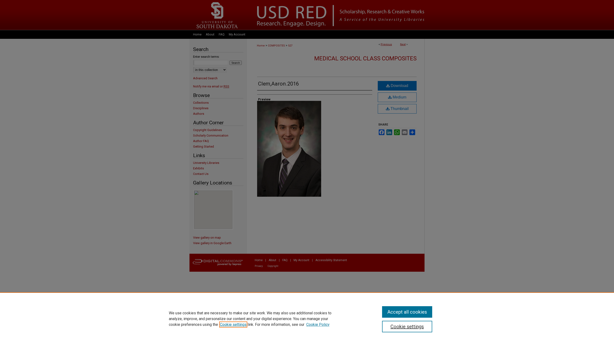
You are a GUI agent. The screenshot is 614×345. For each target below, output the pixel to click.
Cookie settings (233, 324)
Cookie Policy (318, 324)
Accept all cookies (407, 312)
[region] (307, 318)
